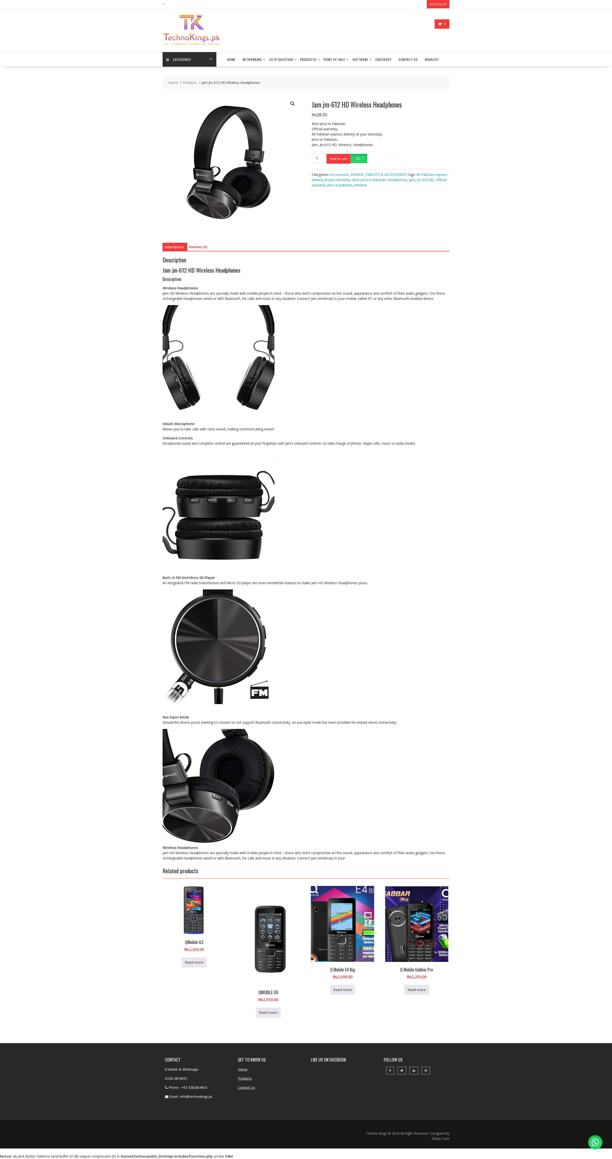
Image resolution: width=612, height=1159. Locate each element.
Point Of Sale (334, 59)
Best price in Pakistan (369, 180)
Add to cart (338, 158)
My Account (438, 4)
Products (308, 59)
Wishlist (432, 59)
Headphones (397, 180)
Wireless (360, 185)
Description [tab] (174, 247)
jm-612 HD (425, 180)
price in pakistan (339, 185)
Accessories (339, 174)
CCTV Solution (281, 59)
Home (231, 59)
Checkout (383, 59)
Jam (412, 180)
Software (360, 59)
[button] (292, 103)
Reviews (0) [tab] (198, 247)
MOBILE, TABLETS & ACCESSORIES (378, 174)
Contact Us (408, 59)
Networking (252, 59)
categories (182, 59)
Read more (194, 962)
